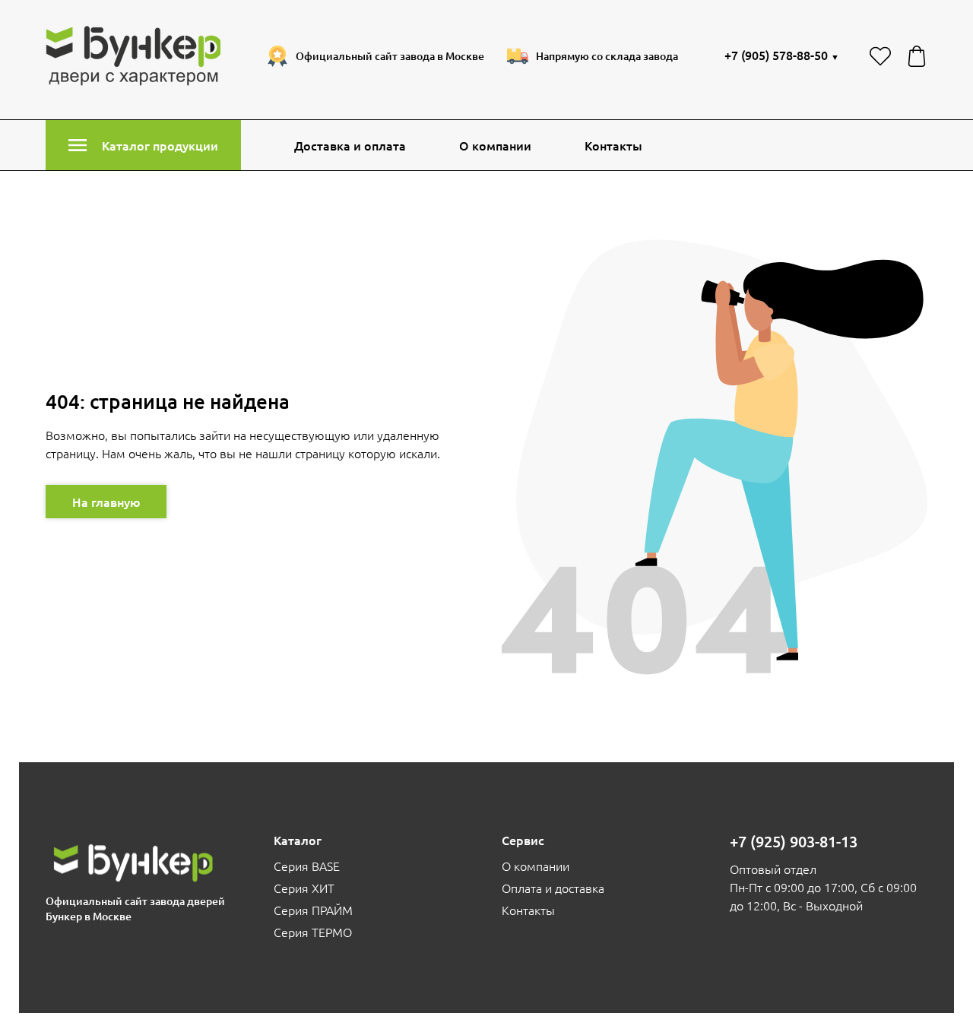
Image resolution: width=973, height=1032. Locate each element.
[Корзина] (916, 56)
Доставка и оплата (350, 145)
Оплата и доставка (553, 887)
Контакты (613, 145)
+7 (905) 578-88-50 (781, 54)
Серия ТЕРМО (313, 931)
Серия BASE (307, 865)
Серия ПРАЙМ (313, 909)
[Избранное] (880, 56)
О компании (495, 145)
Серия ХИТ (304, 887)
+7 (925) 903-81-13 (793, 841)
